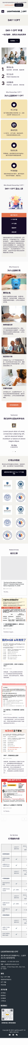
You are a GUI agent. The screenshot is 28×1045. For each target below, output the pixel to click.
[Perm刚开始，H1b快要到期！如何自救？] (14, 695)
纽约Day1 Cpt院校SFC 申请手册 (13, 805)
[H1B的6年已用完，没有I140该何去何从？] (14, 650)
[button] (2, 11)
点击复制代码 (19, 5)
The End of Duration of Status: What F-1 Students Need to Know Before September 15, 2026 (14, 584)
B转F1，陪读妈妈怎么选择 (11, 755)
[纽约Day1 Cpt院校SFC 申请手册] (14, 790)
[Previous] (3, 819)
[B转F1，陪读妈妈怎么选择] (14, 741)
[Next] (24, 819)
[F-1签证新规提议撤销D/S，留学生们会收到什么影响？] (14, 609)
